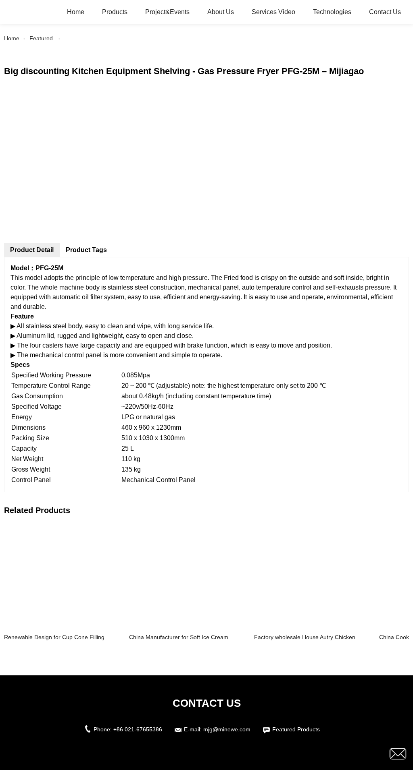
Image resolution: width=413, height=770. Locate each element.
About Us (220, 11)
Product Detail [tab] (32, 249)
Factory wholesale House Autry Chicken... (307, 637)
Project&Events (167, 11)
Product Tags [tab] (86, 249)
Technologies (332, 11)
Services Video (273, 11)
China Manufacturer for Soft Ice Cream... (181, 637)
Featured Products (296, 729)
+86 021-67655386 (137, 729)
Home (75, 11)
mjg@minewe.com (226, 729)
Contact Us (385, 11)
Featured (41, 38)
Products (114, 11)
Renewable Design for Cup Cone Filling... (56, 637)
